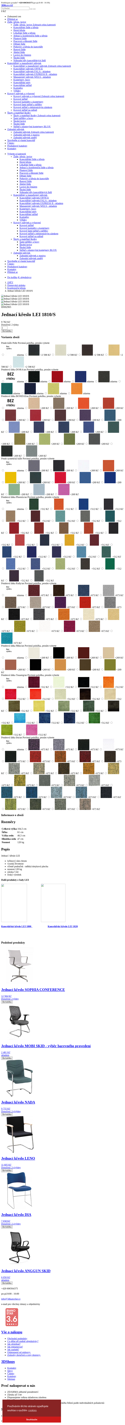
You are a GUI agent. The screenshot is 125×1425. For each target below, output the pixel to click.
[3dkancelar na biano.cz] (11, 1325)
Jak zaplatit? (13, 1349)
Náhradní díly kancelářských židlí (29, 60)
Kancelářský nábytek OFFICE (28, 68)
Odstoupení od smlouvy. (19, 1352)
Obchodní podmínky (17, 1338)
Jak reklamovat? (15, 1346)
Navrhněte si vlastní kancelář (21, 140)
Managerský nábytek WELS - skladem (32, 77)
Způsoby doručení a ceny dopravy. (24, 1355)
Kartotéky (18, 88)
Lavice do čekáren (22, 55)
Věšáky (17, 90)
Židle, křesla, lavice (16, 22)
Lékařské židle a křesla (24, 33)
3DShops (8, 1362)
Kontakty (11, 148)
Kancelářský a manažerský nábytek (24, 63)
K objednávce (24, 277)
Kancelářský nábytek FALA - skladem (31, 71)
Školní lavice (19, 121)
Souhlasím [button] (31, 1419)
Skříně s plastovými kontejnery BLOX (32, 126)
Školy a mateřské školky (19, 112)
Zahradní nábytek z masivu (26, 135)
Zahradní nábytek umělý (25, 137)
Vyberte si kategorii (16, 153)
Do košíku (12, 277)
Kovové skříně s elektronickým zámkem (32, 107)
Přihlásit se (12, 19)
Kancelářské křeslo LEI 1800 (16, 926)
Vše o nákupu (11, 1332)
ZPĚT (10, 282)
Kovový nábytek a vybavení (21, 93)
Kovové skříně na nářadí (25, 110)
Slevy (10, 1370)
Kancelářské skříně (22, 85)
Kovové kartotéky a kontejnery (28, 101)
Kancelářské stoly (21, 82)
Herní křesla (19, 30)
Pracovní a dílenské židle (25, 41)
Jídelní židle (19, 52)
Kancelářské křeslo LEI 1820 (63, 926)
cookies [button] (32, 1410)
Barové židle (19, 49)
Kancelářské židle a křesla (25, 27)
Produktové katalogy (17, 146)
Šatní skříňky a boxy (23, 118)
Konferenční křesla (16, 288)
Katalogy (11, 1376)
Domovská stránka (16, 285)
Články (10, 143)
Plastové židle (20, 38)
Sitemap (11, 1379)
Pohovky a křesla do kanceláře (28, 46)
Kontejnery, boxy (21, 79)
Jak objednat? (13, 1344)
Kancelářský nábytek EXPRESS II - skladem (35, 74)
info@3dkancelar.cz (10, 1299)
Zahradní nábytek (15, 129)
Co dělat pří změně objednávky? (22, 1341)
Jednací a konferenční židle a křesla (30, 35)
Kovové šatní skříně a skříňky (27, 104)
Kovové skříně (20, 99)
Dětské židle (19, 44)
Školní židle (19, 57)
